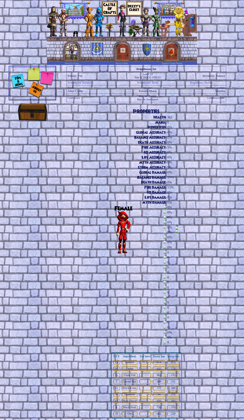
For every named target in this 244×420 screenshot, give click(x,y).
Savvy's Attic (122, 63)
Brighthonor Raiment (79, 82)
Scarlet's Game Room (172, 63)
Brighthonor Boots (147, 82)
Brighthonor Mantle (201, 82)
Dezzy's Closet (72, 63)
